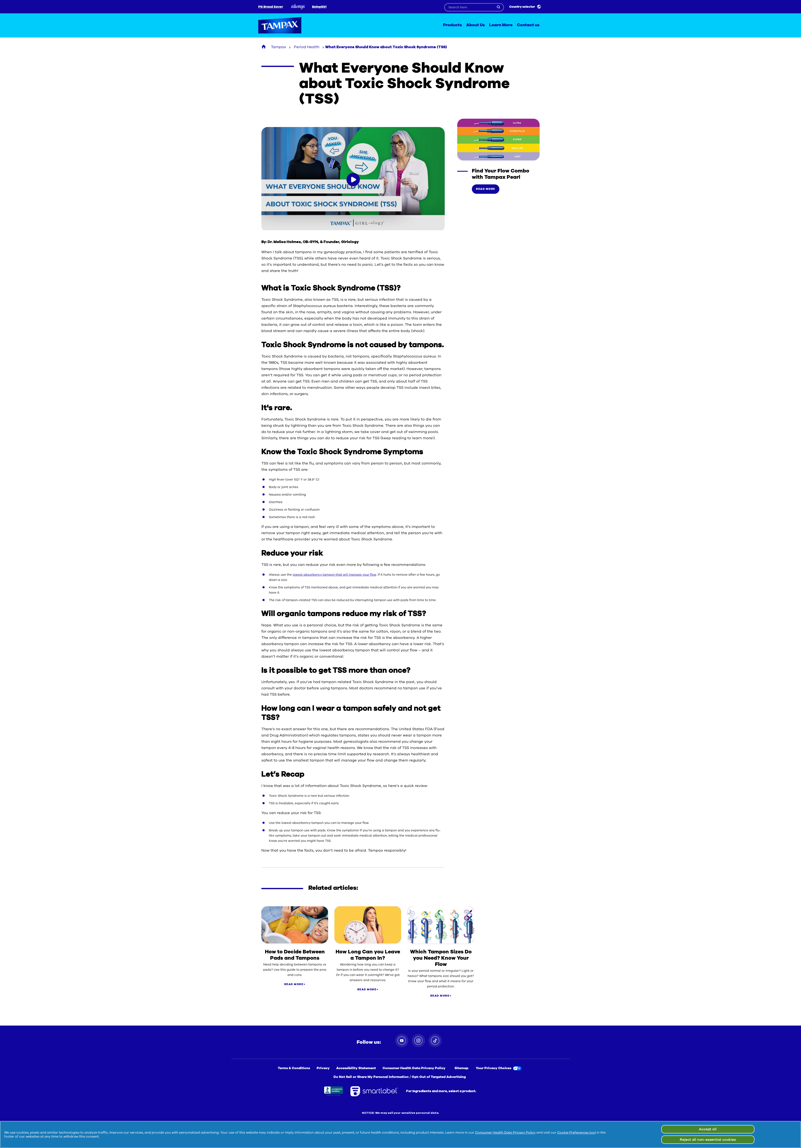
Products (452, 25)
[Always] (297, 6)
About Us (475, 25)
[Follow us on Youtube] (401, 1040)
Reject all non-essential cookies (708, 1139)
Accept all (708, 1129)
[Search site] (499, 7)
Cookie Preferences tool (576, 1132)
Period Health (306, 46)
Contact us (528, 25)
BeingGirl (319, 7)
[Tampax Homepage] (264, 47)
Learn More (501, 25)
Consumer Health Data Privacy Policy (505, 1132)
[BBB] (333, 1091)
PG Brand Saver (270, 7)
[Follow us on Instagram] (418, 1040)
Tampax (280, 25)
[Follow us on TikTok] (435, 1040)
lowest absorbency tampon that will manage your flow (334, 575)
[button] (353, 179)
